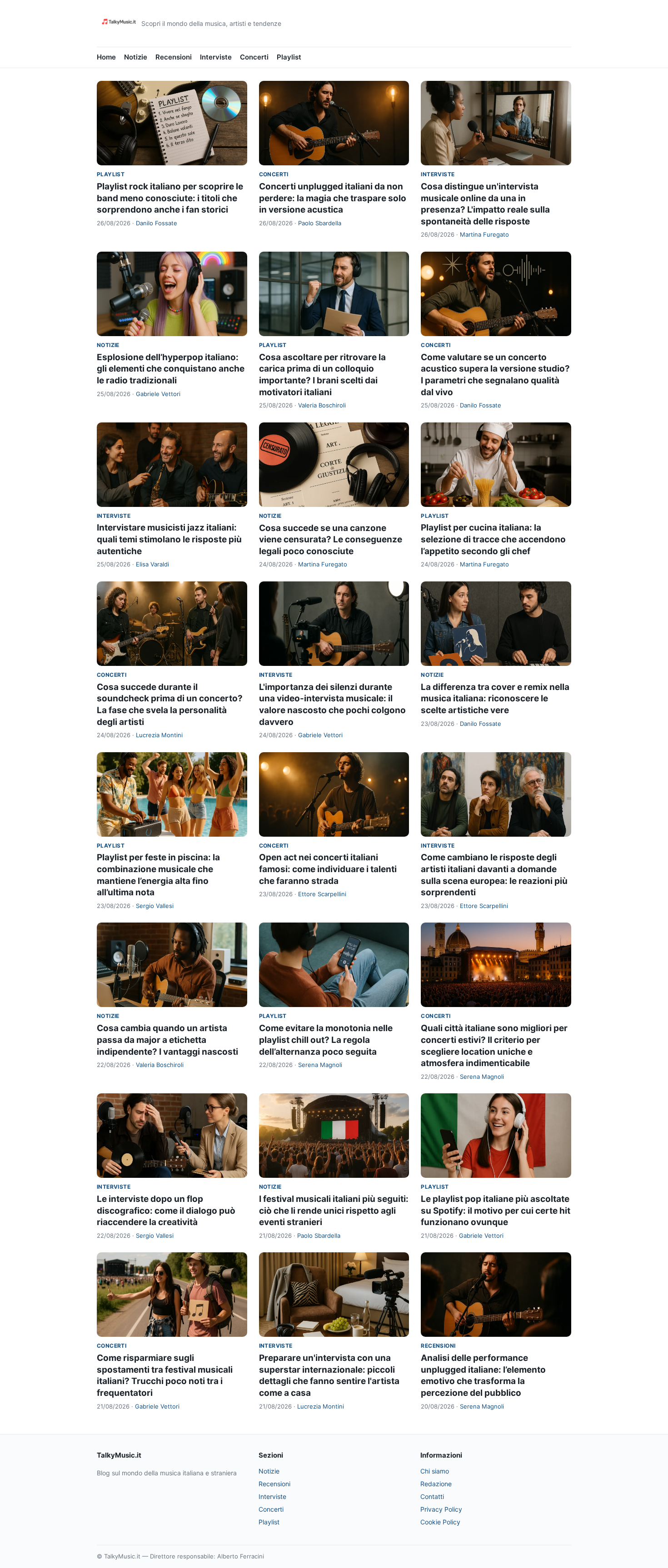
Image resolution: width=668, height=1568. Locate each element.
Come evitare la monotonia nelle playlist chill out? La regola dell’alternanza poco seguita (326, 1040)
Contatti (432, 1496)
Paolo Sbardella (319, 223)
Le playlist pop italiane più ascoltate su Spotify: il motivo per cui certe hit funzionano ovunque (495, 1210)
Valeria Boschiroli (322, 405)
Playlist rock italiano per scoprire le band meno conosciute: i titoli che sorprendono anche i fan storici (170, 198)
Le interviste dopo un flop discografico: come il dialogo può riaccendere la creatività (166, 1210)
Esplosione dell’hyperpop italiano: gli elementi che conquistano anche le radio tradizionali (170, 369)
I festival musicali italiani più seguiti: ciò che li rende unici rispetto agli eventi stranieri (334, 1210)
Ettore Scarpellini (322, 894)
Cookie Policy (440, 1522)
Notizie (135, 57)
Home (106, 57)
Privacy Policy (441, 1509)
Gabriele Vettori (158, 393)
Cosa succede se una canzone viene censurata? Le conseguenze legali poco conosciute (330, 539)
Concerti (254, 57)
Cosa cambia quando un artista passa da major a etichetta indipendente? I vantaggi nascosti (167, 1040)
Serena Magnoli (320, 1064)
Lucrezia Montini (159, 735)
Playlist (289, 57)
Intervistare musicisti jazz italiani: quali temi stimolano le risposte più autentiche (169, 539)
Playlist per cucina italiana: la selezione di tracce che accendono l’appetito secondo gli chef (493, 539)
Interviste (216, 57)
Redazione (436, 1484)
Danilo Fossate (156, 223)
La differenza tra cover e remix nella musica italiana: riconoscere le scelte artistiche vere (495, 698)
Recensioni (173, 57)
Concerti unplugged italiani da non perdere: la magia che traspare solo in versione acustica (332, 198)
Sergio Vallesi (155, 905)
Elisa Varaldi (152, 564)
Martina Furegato (484, 234)
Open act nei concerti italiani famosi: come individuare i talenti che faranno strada (328, 869)
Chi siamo (434, 1471)
